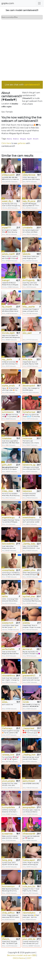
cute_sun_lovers (29, 886)
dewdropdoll (29, 386)
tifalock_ (6, 939)
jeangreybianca (29, 807)
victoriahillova (8, 675)
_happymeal (28, 728)
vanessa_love (8, 755)
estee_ (5, 702)
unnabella (27, 227)
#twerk (35, 139)
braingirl (6, 280)
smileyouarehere (8, 175)
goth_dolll (7, 465)
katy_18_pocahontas (29, 201)
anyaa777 (6, 227)
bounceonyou (8, 886)
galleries (21, 143)
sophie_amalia (8, 386)
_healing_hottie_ (29, 755)
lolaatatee (6, 438)
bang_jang (7, 860)
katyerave (27, 491)
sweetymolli (7, 623)
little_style (27, 359)
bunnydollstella (8, 807)
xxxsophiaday (8, 570)
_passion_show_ (29, 570)
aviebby (26, 623)
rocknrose (27, 438)
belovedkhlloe (8, 544)
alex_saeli (27, 333)
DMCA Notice (19, 958)
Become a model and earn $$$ (21, 955)
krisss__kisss (7, 491)
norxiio (26, 702)
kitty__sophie (29, 307)
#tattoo (16, 139)
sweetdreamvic (29, 517)
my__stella (7, 359)
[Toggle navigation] (39, 3)
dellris (5, 596)
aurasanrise (7, 834)
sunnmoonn (8, 412)
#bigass (23, 139)
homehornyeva (29, 412)
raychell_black (29, 596)
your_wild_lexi (29, 939)
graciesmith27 (29, 675)
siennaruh (27, 649)
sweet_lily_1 (7, 201)
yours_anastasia (8, 781)
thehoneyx (7, 728)
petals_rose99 (8, 254)
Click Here (6, 143)
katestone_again (29, 465)
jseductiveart (29, 781)
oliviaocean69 (29, 834)
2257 (29, 958)
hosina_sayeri (29, 860)
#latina (9, 139)
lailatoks (26, 254)
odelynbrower (29, 175)
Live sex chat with (22, 84)
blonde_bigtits (8, 333)
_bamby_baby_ (29, 544)
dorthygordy (29, 280)
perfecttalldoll (8, 649)
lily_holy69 (7, 307)
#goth (29, 139)
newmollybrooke (29, 913)
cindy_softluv (8, 913)
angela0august (8, 517)
